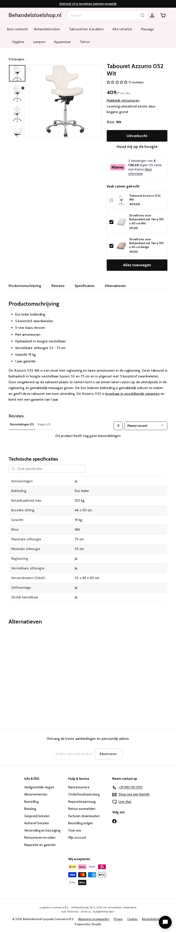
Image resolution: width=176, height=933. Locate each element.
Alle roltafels (122, 29)
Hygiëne (18, 42)
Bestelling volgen (80, 823)
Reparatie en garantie (40, 845)
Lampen (39, 42)
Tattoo (85, 42)
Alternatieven (115, 286)
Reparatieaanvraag (82, 802)
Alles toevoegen (137, 265)
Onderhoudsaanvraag (84, 794)
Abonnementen (35, 794)
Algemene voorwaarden (93, 919)
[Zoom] (65, 101)
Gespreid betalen (37, 816)
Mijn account (77, 838)
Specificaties (84, 286)
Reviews (58, 286)
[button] (118, 82)
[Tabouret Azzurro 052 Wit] (20, 674)
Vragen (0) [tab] (44, 424)
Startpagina (16, 59)
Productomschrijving (25, 286)
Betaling (30, 809)
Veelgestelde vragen (39, 787)
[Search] (142, 15)
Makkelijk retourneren (123, 100)
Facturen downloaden (84, 816)
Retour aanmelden (82, 809)
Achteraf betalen (36, 823)
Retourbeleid (150, 919)
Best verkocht (17, 29)
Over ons (74, 830)
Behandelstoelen (47, 29)
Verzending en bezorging (42, 830)
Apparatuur (62, 42)
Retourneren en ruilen (40, 838)
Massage (147, 29)
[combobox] (108, 15)
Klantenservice (79, 787)
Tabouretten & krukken (86, 29)
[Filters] (118, 425)
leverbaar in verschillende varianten (132, 394)
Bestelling (31, 802)
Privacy (118, 919)
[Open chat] (165, 922)
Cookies (132, 919)
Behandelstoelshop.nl (35, 15)
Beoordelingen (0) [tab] (22, 424)
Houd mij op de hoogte (137, 146)
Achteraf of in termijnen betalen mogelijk (88, 4)
